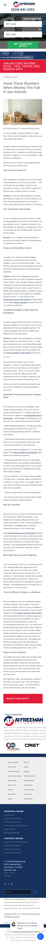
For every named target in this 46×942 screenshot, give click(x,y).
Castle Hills (12, 767)
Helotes (26, 771)
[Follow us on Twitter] (8, 884)
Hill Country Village (14, 776)
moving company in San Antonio (18, 353)
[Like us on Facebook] (5, 884)
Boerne (26, 762)
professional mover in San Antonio (16, 299)
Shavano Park (29, 790)
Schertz (10, 790)
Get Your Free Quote (23, 45)
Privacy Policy (9, 873)
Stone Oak (11, 794)
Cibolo (26, 767)
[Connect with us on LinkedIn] (12, 884)
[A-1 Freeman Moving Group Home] (24, 4)
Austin (10, 799)
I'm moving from (32, 19)
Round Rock (28, 799)
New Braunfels (29, 780)
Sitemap (7, 876)
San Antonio (28, 785)
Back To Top (9, 923)
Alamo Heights (13, 762)
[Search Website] (35, 892)
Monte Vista (12, 780)
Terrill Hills (27, 794)
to (40, 29)
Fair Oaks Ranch (14, 771)
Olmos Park (12, 785)
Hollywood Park (29, 776)
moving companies (20, 302)
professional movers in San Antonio (22, 533)
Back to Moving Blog (14, 714)
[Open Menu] (5, 5)
